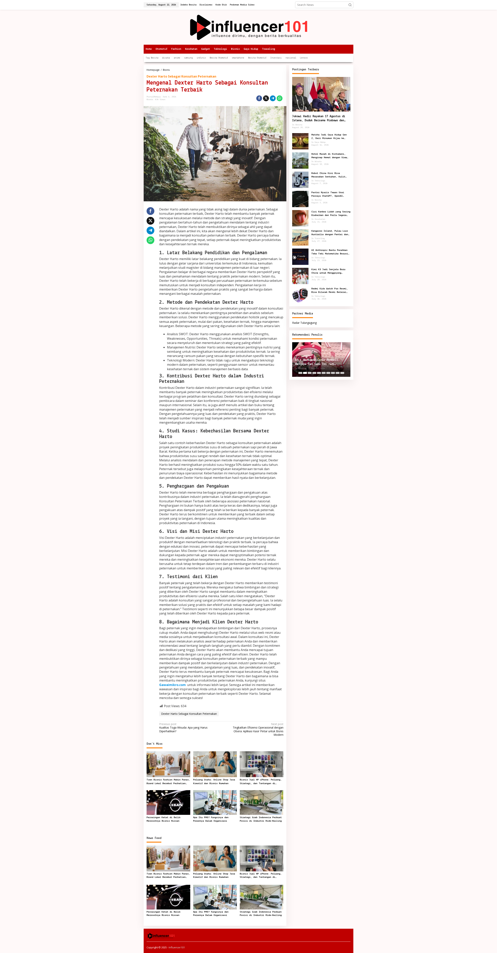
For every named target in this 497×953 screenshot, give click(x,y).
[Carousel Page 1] (300, 373)
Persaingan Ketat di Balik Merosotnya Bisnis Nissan (163, 819)
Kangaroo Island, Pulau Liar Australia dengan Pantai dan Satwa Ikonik (329, 233)
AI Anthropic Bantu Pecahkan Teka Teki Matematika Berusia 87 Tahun (330, 252)
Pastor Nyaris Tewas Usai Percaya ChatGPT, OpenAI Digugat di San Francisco (327, 194)
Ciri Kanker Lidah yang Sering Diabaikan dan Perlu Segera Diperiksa (330, 213)
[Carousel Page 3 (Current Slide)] (310, 373)
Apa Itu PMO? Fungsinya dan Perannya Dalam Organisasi (211, 819)
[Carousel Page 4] (314, 373)
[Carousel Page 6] (324, 373)
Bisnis (150, 100)
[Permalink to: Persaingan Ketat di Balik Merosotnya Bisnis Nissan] (168, 802)
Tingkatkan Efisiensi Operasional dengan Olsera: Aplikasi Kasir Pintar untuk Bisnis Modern (258, 729)
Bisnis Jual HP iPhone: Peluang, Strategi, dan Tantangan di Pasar (261, 781)
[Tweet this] (266, 98)
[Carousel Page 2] (305, 373)
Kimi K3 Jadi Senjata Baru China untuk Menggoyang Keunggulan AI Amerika (328, 271)
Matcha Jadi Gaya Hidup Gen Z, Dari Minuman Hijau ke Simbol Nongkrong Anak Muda (329, 136)
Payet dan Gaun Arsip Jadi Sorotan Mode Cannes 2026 (321, 362)
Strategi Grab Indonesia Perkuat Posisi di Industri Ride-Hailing (261, 819)
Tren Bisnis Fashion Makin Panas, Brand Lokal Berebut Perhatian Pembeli (168, 781)
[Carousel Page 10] (342, 373)
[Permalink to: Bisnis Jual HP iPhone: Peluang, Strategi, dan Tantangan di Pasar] (261, 764)
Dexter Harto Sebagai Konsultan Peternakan (181, 76)
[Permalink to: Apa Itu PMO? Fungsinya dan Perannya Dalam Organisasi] (215, 802)
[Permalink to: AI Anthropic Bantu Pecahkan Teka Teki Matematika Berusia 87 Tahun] (300, 256)
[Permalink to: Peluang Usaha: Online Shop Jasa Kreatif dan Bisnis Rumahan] (215, 764)
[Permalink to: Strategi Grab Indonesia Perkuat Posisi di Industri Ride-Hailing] (261, 802)
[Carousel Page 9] (338, 373)
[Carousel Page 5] (319, 373)
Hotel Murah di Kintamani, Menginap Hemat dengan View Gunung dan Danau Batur (329, 156)
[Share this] (259, 98)
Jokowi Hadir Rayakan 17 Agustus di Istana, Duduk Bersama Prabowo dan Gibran (318, 119)
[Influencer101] (248, 27)
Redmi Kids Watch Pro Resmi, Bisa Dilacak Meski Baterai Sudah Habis (329, 290)
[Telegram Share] (273, 98)
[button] (350, 5)
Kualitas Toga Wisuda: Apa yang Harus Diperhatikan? (183, 727)
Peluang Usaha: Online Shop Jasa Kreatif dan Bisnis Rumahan (214, 781)
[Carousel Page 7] (328, 373)
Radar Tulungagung (304, 322)
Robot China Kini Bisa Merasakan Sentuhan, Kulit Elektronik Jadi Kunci (328, 175)
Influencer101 (177, 947)
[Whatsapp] (279, 98)
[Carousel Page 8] (333, 373)
